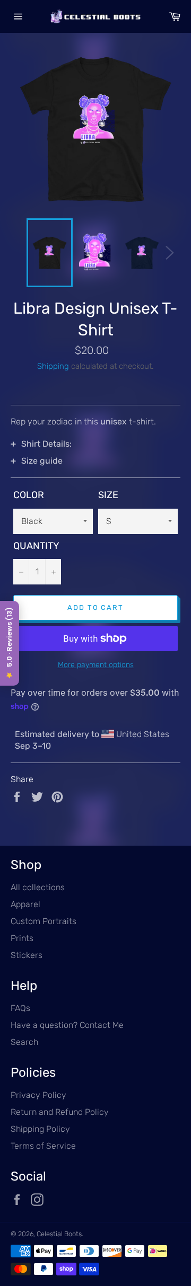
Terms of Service (43, 1146)
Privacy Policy (38, 1095)
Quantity (36, 546)
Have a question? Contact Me (67, 1025)
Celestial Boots (59, 1234)
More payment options (96, 664)
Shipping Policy (40, 1129)
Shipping (53, 366)
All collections (38, 887)
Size (108, 495)
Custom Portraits (43, 921)
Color (28, 495)
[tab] (95, 444)
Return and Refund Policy (60, 1112)
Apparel (25, 904)
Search (24, 1042)
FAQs (20, 1008)
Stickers (26, 955)
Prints (22, 938)
